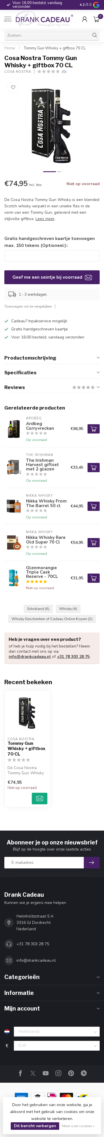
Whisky (68, 608)
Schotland (38, 608)
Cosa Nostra (17, 71)
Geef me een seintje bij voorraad (47, 277)
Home (9, 48)
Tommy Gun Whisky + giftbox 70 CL (55, 48)
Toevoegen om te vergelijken (28, 306)
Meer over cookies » (78, 1125)
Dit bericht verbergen (35, 1126)
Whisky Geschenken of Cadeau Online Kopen (52, 618)
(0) (64, 71)
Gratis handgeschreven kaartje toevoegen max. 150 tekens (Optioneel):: (49, 241)
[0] (96, 19)
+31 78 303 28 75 (73, 656)
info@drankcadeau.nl (30, 656)
